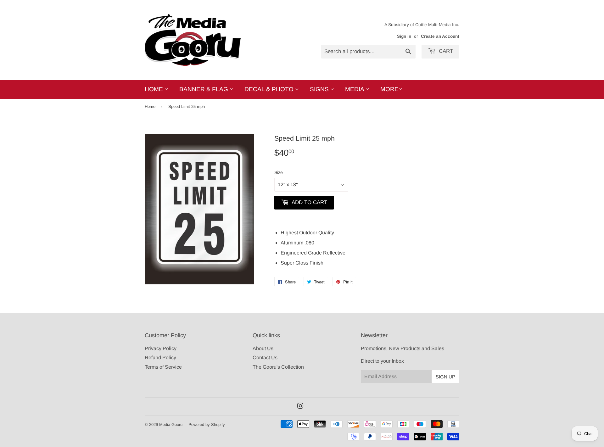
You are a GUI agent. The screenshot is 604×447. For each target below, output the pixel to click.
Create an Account (440, 36)
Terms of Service (163, 367)
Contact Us (265, 357)
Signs (320, 89)
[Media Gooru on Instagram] (300, 406)
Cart (445, 51)
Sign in (404, 36)
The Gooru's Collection (278, 367)
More (389, 89)
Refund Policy (160, 357)
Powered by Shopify (206, 424)
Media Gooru (170, 424)
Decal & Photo (269, 89)
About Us (263, 348)
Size (278, 172)
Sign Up (445, 376)
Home (155, 89)
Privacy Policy (160, 348)
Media (355, 89)
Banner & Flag (204, 89)
